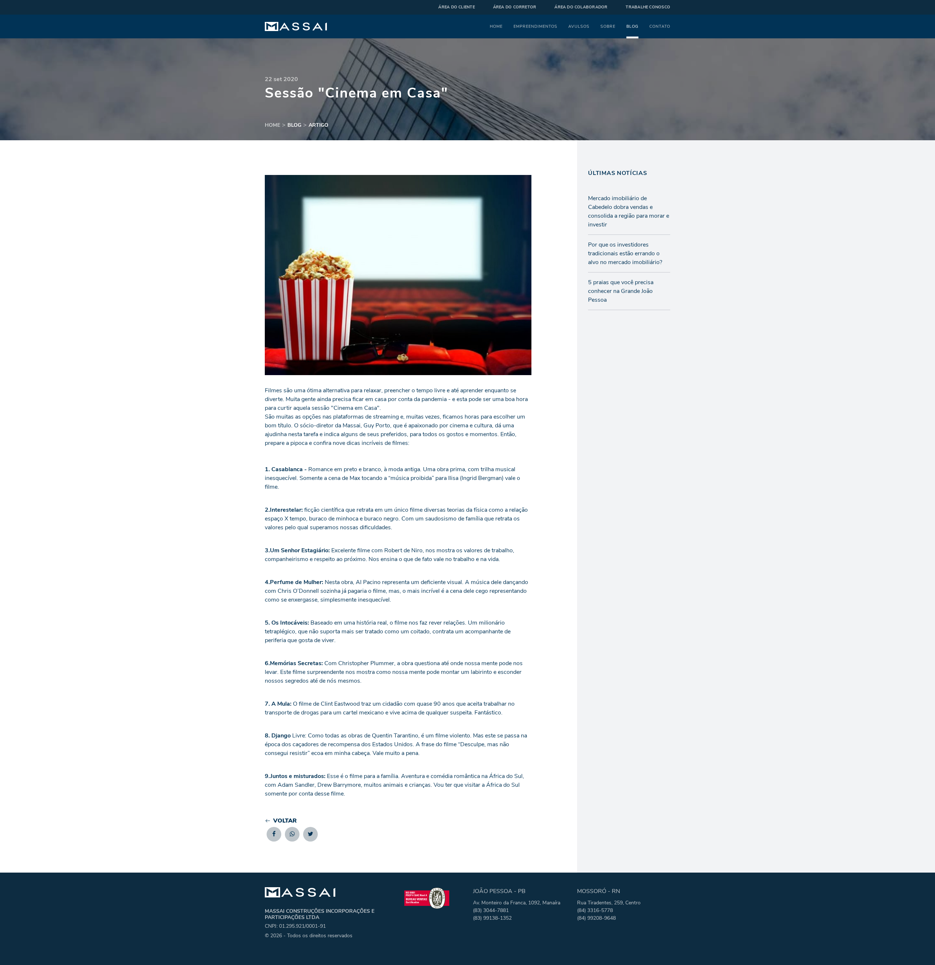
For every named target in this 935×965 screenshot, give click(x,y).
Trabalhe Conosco (648, 7)
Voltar (285, 821)
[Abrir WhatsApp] (917, 946)
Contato (659, 26)
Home (496, 26)
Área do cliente (456, 7)
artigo (318, 125)
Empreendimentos (535, 26)
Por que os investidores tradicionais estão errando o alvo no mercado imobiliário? (625, 253)
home (272, 125)
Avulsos (578, 26)
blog (294, 125)
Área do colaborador (580, 7)
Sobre (607, 26)
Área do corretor (515, 7)
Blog (632, 26)
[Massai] (296, 26)
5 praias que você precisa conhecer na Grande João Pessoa (620, 291)
